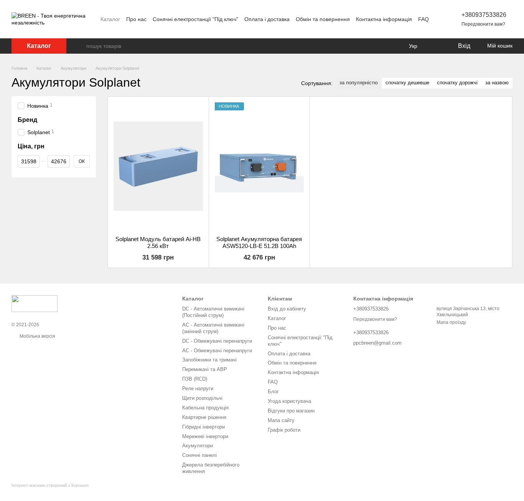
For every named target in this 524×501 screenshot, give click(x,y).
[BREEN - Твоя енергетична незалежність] (35, 303)
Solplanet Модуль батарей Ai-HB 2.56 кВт (158, 242)
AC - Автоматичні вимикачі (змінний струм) (213, 328)
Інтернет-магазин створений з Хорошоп (50, 485)
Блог (273, 391)
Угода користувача (289, 401)
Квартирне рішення (204, 417)
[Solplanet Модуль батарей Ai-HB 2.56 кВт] (158, 166)
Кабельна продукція (205, 408)
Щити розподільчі (202, 398)
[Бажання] (436, 46)
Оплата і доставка (267, 19)
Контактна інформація (384, 19)
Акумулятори (197, 445)
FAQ (423, 19)
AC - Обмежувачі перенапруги (217, 350)
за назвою (497, 82)
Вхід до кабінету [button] (287, 309)
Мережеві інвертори (205, 436)
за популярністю (358, 82)
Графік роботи (284, 430)
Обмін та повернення (323, 19)
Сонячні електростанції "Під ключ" (195, 19)
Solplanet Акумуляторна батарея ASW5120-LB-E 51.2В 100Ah (259, 242)
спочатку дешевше (407, 82)
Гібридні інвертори (203, 427)
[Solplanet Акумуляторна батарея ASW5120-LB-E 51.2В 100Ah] (259, 166)
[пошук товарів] (80, 46)
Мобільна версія (36, 336)
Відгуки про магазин (291, 411)
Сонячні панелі (199, 455)
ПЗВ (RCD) (194, 379)
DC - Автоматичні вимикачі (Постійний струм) (213, 312)
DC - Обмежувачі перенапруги (217, 341)
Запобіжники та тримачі (209, 360)
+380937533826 (483, 14)
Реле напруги (197, 388)
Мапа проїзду (451, 322)
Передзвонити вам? (483, 24)
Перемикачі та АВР (204, 369)
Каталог (110, 19)
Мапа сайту (281, 420)
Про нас (136, 19)
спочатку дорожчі (457, 82)
